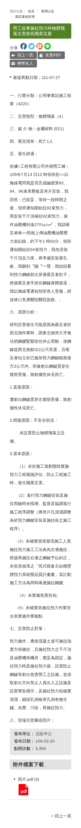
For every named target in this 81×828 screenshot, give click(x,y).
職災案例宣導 (25, 16)
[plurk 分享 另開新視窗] (39, 48)
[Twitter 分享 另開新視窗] (31, 48)
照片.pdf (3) (23, 789)
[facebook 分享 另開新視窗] (23, 48)
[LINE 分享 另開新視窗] (47, 48)
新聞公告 (47, 11)
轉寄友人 (25, 63)
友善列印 (53, 55)
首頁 (31, 11)
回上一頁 (25, 55)
